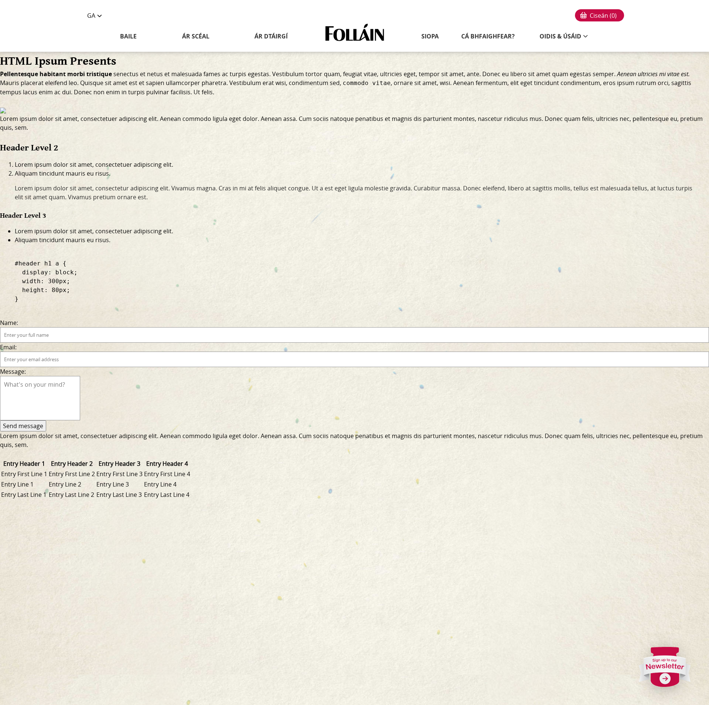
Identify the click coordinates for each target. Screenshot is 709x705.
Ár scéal (195, 36)
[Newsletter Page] (665, 670)
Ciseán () (603, 15)
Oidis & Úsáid (560, 36)
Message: (13, 371)
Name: (9, 323)
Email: (8, 347)
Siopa (430, 36)
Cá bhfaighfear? (488, 36)
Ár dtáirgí (271, 36)
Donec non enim (97, 92)
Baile (128, 36)
